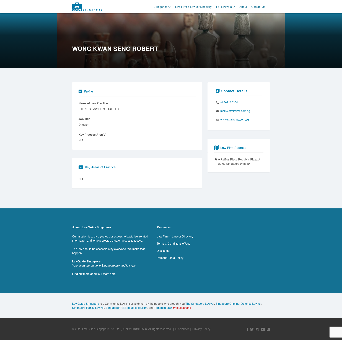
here (113, 274)
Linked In (268, 329)
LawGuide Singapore (85, 303)
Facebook (247, 329)
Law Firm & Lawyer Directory (193, 7)
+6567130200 (229, 102)
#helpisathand (182, 308)
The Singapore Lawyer (199, 303)
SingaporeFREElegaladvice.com (126, 308)
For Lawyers (224, 7)
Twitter (252, 329)
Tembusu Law (163, 308)
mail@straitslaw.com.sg (235, 111)
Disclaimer (163, 251)
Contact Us (258, 7)
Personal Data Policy (170, 258)
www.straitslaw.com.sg (234, 119)
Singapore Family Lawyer (88, 308)
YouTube (263, 329)
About (243, 7)
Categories (160, 7)
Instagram (257, 329)
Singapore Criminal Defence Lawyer (238, 303)
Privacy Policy (201, 329)
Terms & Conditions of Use (173, 243)
